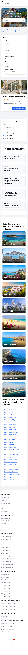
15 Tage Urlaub (5, 596)
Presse (3, 506)
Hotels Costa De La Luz (11, 432)
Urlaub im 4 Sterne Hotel (8, 606)
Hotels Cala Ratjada (10, 417)
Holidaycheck (5, 521)
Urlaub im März (5, 542)
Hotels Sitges (8, 477)
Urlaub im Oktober (6, 561)
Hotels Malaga (8, 442)
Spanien (21, 30)
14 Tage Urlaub (5, 594)
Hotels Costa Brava (9, 427)
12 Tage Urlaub (5, 588)
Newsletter (4, 500)
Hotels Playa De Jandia (10, 459)
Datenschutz (14, 648)
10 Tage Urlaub (5, 582)
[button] (14, 158)
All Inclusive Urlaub (6, 632)
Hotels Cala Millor (9, 415)
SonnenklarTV (5, 524)
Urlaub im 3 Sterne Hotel (8, 604)
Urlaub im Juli (5, 553)
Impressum (14, 646)
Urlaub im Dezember (7, 567)
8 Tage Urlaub (5, 577)
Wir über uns (5, 497)
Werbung (4, 511)
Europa (15, 30)
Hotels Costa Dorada (10, 435)
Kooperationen (5, 503)
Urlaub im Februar (6, 539)
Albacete (17, 32)
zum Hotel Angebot (18, 108)
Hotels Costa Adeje (9, 420)
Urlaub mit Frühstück (7, 623)
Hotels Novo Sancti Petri (11, 449)
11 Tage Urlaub (5, 585)
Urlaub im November (7, 564)
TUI (2, 526)
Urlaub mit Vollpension (8, 629)
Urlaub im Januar (6, 536)
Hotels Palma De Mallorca (12, 454)
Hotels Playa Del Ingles (11, 469)
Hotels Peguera (8, 457)
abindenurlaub (5, 518)
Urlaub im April (5, 545)
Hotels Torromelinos (10, 479)
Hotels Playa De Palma (11, 464)
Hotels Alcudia (8, 410)
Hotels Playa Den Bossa (11, 472)
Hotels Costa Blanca (10, 425)
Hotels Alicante (8, 412)
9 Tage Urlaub (5, 580)
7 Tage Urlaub (5, 574)
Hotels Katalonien (9, 439)
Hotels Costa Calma (10, 430)
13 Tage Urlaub (5, 591)
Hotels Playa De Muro (10, 462)
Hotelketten (4, 616)
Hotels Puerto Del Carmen (12, 474)
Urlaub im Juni (5, 550)
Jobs (2, 509)
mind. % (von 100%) (9, 72)
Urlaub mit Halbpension (8, 626)
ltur (2, 529)
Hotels (9, 30)
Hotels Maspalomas (10, 447)
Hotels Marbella (9, 444)
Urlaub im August (6, 556)
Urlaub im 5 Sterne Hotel (8, 609)
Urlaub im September (7, 559)
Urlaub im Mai (5, 547)
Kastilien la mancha (7, 32)
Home (3, 30)
